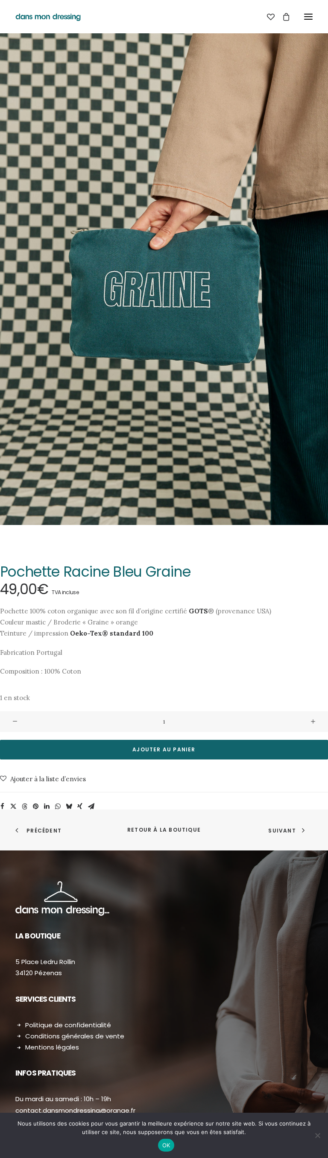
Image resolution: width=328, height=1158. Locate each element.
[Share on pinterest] (35, 806)
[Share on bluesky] (69, 806)
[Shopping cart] (282, 17)
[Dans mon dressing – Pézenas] (48, 17)
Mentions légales (52, 1047)
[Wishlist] (267, 17)
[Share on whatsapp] (58, 806)
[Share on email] (91, 806)
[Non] (317, 1135)
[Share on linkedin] (46, 806)
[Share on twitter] (13, 806)
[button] (308, 16)
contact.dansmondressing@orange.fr (75, 1110)
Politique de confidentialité (68, 1024)
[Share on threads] (24, 806)
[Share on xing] (80, 806)
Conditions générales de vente (74, 1036)
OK (166, 1145)
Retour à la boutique (164, 829)
